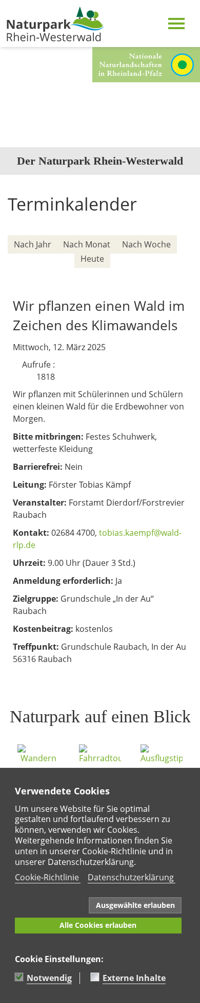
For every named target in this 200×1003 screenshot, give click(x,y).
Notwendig (49, 978)
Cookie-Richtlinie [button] (47, 877)
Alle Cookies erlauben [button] (97, 925)
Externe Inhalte (134, 978)
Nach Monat (86, 244)
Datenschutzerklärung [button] (131, 877)
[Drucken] (187, 226)
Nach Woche (146, 244)
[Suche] (179, 273)
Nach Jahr (32, 244)
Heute (92, 258)
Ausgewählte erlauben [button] (135, 905)
